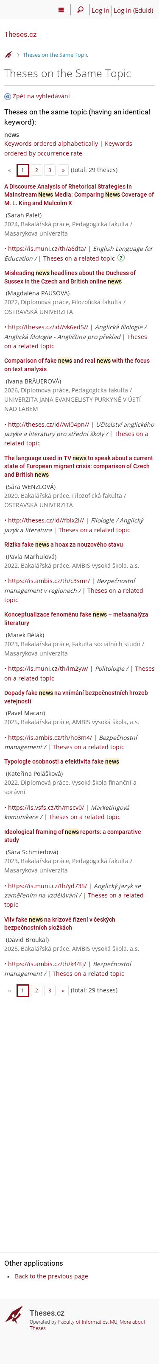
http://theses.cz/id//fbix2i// (46, 520)
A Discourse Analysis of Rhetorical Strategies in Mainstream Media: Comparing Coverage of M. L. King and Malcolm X (79, 194)
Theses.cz (20, 34)
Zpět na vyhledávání (41, 96)
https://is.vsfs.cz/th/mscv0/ (46, 807)
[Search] (80, 9)
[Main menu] (61, 9)
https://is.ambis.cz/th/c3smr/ (49, 581)
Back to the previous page (51, 1276)
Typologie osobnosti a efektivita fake (61, 761)
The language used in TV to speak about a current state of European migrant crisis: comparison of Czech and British (78, 466)
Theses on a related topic (79, 258)
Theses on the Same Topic (55, 54)
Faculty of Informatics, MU (87, 1322)
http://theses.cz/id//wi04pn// (48, 424)
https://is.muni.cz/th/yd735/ (47, 886)
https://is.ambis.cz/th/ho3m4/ (50, 737)
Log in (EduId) (133, 10)
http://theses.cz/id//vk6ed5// (48, 327)
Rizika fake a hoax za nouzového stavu (63, 544)
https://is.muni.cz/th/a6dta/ (47, 248)
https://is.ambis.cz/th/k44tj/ (47, 964)
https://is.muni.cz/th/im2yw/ (48, 668)
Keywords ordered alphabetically (51, 143)
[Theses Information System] (8, 55)
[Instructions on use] (122, 259)
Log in (100, 10)
